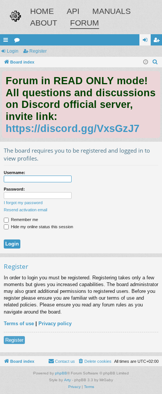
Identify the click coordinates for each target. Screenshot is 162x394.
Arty (67, 380)
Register (38, 51)
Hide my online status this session (41, 226)
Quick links (7, 41)
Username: (14, 172)
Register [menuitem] (158, 41)
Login (12, 51)
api (73, 11)
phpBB (61, 373)
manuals (111, 11)
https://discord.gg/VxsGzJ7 (72, 128)
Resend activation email (25, 210)
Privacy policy (55, 323)
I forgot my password (23, 202)
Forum (84, 22)
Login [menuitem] (146, 41)
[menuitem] (155, 62)
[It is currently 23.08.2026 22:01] (145, 62)
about (43, 22)
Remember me (24, 219)
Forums (18, 41)
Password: (14, 189)
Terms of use (19, 323)
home (42, 11)
